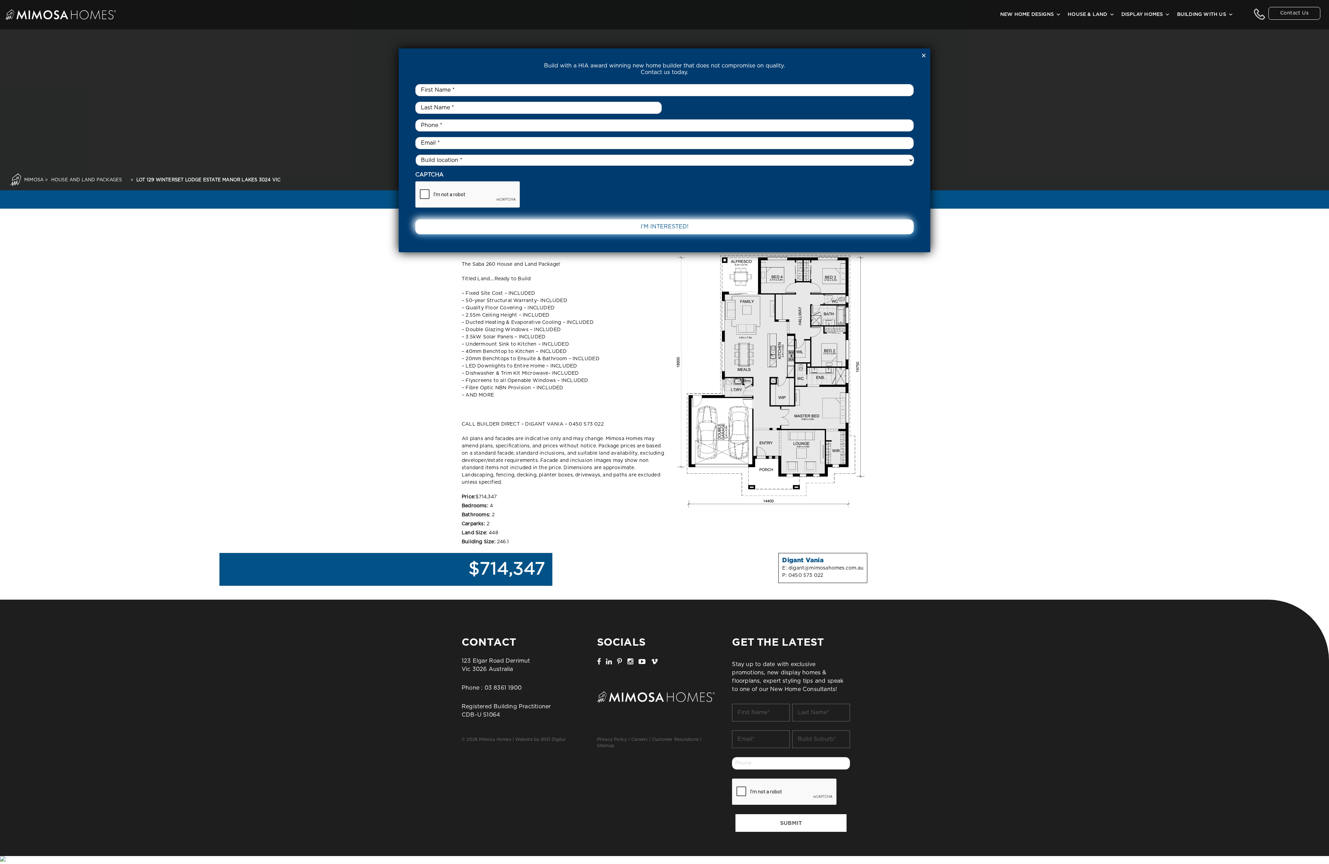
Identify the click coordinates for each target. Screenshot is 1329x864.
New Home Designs (1027, 14)
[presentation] (784, 792)
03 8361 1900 (503, 688)
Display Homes (1142, 14)
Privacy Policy (612, 739)
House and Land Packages (86, 180)
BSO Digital (553, 739)
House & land (1087, 14)
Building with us (1201, 14)
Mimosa (34, 180)
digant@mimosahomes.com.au (826, 568)
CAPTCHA (429, 175)
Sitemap (605, 746)
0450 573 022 (805, 575)
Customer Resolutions (675, 739)
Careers (639, 739)
